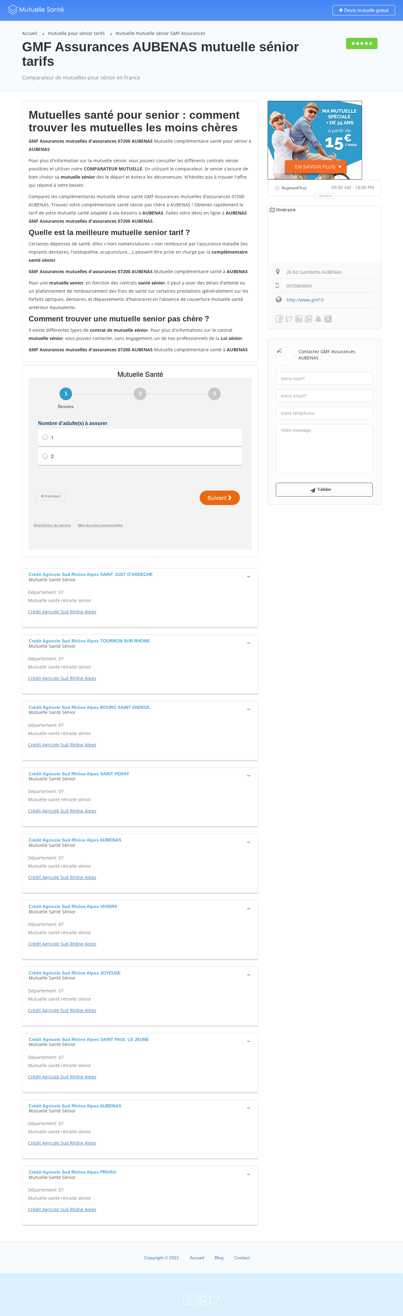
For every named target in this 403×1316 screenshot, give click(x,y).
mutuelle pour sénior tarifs (76, 33)
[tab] (140, 576)
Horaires (326, 196)
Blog (219, 1257)
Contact (242, 1257)
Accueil (29, 33)
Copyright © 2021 (161, 1257)
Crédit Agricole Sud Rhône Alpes (62, 612)
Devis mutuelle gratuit (366, 10)
